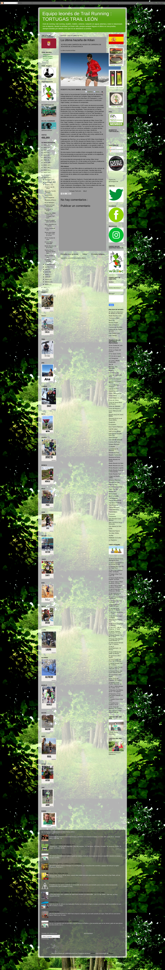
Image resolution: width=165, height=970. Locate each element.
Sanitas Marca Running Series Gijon (50, 251)
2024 (45, 150)
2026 (45, 145)
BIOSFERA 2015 (54, 912)
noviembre (48, 182)
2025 (45, 147)
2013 (45, 177)
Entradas (114, 148)
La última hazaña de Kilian (50, 260)
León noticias (113, 335)
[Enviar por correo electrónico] (61, 194)
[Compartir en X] (66, 194)
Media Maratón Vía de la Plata (50, 246)
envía (97, 92)
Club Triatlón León (114, 333)
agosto (47, 267)
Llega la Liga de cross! (49, 187)
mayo (47, 274)
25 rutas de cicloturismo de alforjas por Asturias (116, 312)
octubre (47, 184)
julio (46, 269)
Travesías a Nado (114, 318)
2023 (45, 152)
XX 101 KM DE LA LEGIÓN (57, 835)
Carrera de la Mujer (49, 209)
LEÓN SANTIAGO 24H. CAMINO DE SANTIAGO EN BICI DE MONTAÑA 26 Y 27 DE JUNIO (76, 892)
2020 (45, 160)
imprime (89, 92)
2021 (45, 157)
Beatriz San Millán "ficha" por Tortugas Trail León (50, 215)
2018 (45, 165)
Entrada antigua (97, 254)
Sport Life (112, 320)
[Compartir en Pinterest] (70, 194)
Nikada (93, 953)
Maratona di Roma (50, 200)
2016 (45, 170)
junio (46, 272)
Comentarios (115, 151)
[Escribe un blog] (64, 194)
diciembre (48, 179)
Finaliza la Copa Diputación (49, 205)
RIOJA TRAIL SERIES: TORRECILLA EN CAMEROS (65, 864)
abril (46, 277)
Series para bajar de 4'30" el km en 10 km (50, 234)
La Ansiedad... (49, 195)
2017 (45, 167)
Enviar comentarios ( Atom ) (77, 258)
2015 (45, 172)
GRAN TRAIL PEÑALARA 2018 (58, 873)
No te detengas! (49, 202)
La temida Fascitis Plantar (50, 191)
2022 (45, 155)
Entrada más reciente (69, 254)
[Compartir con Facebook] (68, 194)
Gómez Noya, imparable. (49, 242)
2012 (45, 287)
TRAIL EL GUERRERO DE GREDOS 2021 (62, 844)
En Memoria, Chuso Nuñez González (60, 854)
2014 (45, 175)
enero (47, 284)
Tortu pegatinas (49, 197)
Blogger (111, 953)
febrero (47, 282)
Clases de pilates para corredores (50, 221)
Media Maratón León (115, 315)
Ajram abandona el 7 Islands (50, 225)
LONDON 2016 (53, 902)
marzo (47, 279)
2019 (45, 162)
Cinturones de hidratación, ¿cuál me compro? (63, 883)
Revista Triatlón (113, 322)
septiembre (48, 264)
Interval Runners (114, 325)
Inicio (85, 254)
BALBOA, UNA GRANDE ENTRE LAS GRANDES (64, 921)
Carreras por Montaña (115, 327)
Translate (55, 938)
